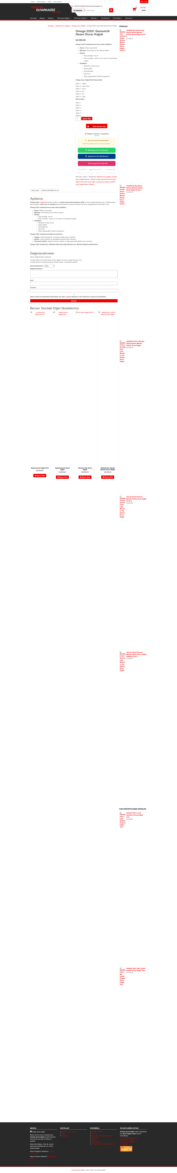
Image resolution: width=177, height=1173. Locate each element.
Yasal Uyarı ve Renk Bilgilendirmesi (103, 1144)
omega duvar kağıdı (102, 182)
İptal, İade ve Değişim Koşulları (102, 1136)
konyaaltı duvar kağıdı (127, 1142)
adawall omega (95, 179)
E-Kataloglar (117, 18)
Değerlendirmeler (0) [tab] (50, 190)
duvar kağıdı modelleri (127, 1140)
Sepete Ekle (87, 119)
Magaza (42, 18)
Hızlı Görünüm (48, 313)
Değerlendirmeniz (36, 269)
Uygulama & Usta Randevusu (96, 156)
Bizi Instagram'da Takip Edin (96, 163)
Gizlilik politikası (41, 1)
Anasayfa (51, 26)
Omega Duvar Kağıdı (78, 26)
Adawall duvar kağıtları (63, 26)
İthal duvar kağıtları (80, 18)
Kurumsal (128, 18)
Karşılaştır (65, 1136)
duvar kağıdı (124, 1144)
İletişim (50, 1)
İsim (32, 280)
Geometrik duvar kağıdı (87, 182)
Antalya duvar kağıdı (68, 1132)
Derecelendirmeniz (37, 266)
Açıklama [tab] (35, 190)
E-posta (33, 287)
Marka (33, 1)
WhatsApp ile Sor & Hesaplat (96, 150)
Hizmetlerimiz (105, 18)
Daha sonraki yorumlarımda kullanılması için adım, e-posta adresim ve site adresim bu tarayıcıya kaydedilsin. (68, 297)
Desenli (50, 18)
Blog (63, 1134)
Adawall (91, 184)
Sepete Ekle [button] (41, 475)
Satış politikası (58, 1)
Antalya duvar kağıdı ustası (128, 1138)
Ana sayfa (33, 18)
